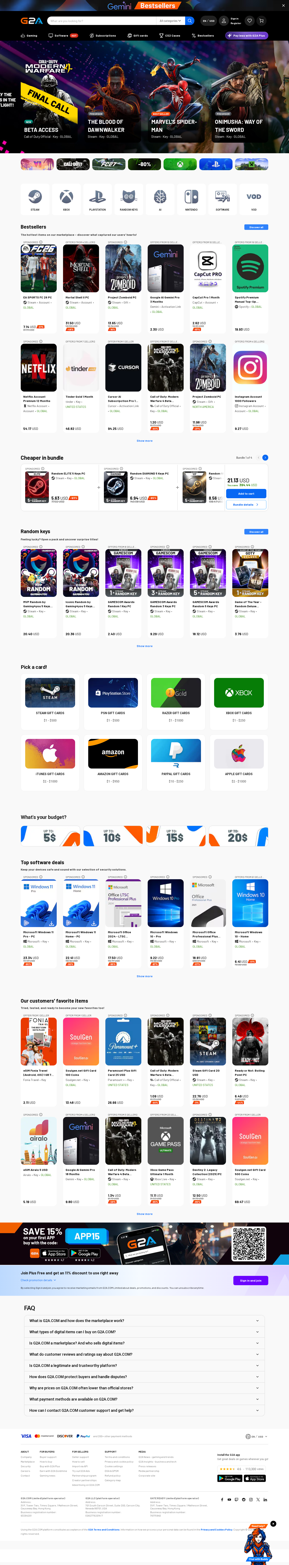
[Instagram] (251, 1500)
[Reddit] (244, 1500)
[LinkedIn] (265, 1500)
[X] (258, 1500)
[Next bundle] (265, 458)
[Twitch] (236, 1500)
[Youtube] (229, 1500)
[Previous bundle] (258, 458)
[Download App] (144, 1264)
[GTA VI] (37, 164)
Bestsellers (33, 227)
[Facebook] (222, 1500)
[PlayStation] (216, 164)
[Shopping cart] (261, 21)
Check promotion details (36, 1280)
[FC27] (108, 164)
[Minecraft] (251, 164)
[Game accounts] (144, 164)
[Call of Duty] (73, 164)
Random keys (35, 531)
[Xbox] (180, 164)
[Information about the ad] (40, 242)
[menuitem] (29, 35)
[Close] (283, 5)
